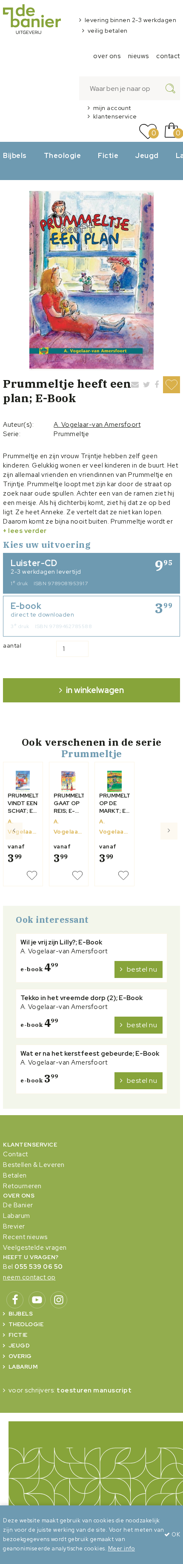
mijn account (112, 108)
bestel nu (142, 969)
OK (175, 1534)
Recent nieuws (25, 1237)
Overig (20, 1356)
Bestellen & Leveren (34, 1165)
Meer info (121, 1548)
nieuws (138, 56)
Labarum (16, 1216)
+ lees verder (25, 531)
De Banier (18, 1205)
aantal (12, 645)
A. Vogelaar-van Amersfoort (97, 424)
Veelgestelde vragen (35, 1247)
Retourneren (22, 1186)
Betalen (15, 1175)
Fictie (108, 155)
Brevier (14, 1226)
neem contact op (29, 1277)
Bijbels (15, 155)
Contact (15, 1154)
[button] (14, 858)
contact (168, 56)
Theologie (62, 155)
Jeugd (147, 155)
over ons (106, 56)
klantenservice (115, 116)
